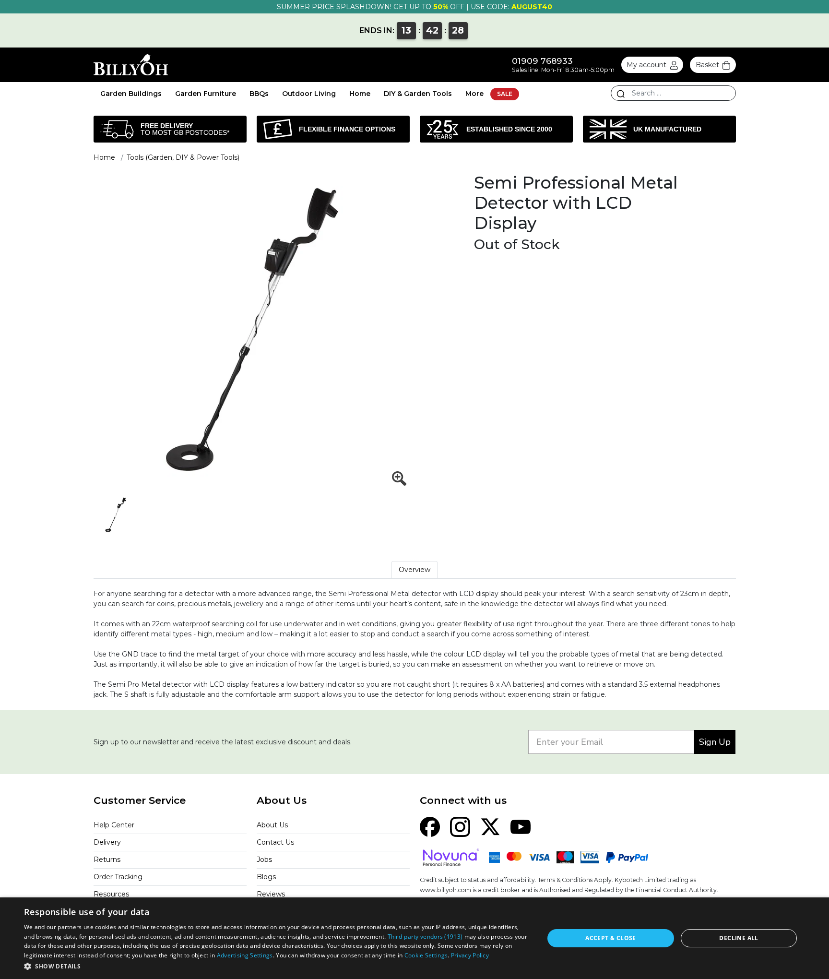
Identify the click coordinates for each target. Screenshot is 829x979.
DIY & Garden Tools (418, 93)
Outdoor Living (309, 93)
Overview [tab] (414, 569)
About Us (272, 825)
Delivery (107, 842)
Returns (107, 859)
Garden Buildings (131, 93)
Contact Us (275, 842)
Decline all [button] (738, 938)
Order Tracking (118, 876)
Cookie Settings (426, 955)
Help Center (114, 825)
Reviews (271, 894)
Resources (111, 894)
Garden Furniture (205, 93)
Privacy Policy (470, 955)
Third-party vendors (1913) (425, 936)
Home (359, 93)
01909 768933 (542, 61)
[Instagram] (460, 826)
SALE (504, 93)
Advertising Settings (245, 955)
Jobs (264, 859)
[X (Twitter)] (490, 826)
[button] (276, 966)
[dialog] (414, 938)
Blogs (266, 876)
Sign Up (715, 742)
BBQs (259, 93)
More (474, 93)
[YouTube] (520, 826)
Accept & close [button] (610, 938)
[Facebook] (430, 826)
